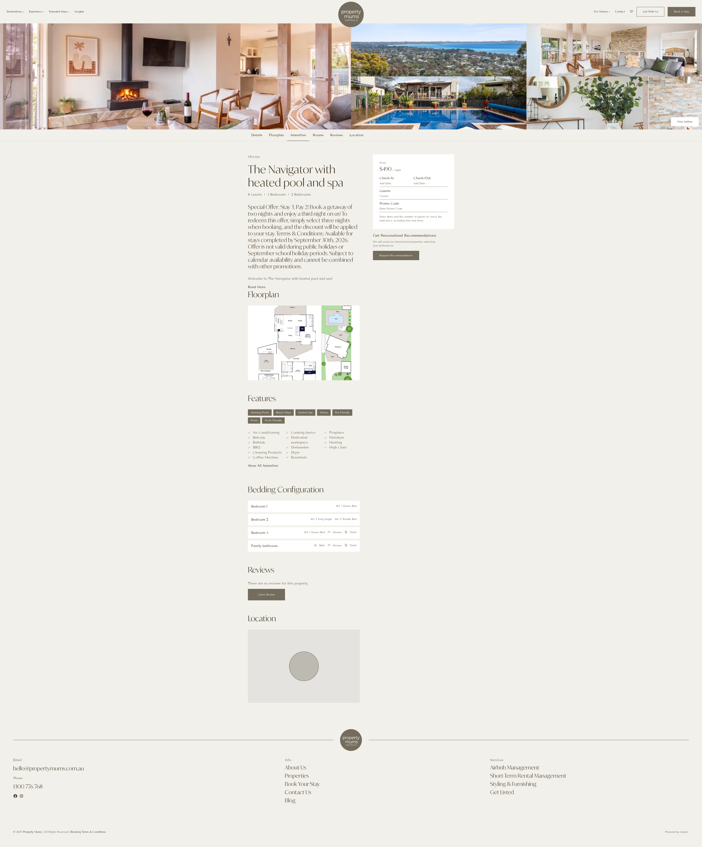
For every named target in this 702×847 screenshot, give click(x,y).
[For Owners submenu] (609, 11)
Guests (385, 191)
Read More (256, 287)
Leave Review (266, 594)
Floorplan (276, 135)
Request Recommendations (396, 255)
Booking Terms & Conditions (88, 831)
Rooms (318, 135)
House (324, 412)
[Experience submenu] (43, 11)
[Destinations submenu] (23, 11)
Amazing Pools (260, 412)
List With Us (650, 11)
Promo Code (389, 203)
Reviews (336, 135)
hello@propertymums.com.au (48, 768)
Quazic (684, 831)
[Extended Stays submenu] (68, 11)
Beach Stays (283, 412)
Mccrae (254, 157)
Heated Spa (305, 412)
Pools (254, 420)
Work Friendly (273, 420)
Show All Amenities (263, 466)
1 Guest (384, 196)
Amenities (298, 135)
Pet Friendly (342, 412)
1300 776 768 (28, 786)
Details (256, 135)
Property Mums (32, 831)
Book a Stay (681, 11)
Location (356, 135)
